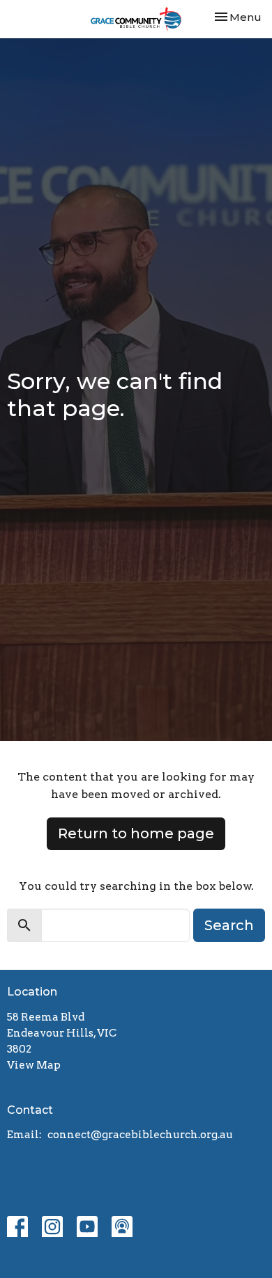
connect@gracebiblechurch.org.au (140, 1134)
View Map (34, 1065)
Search (229, 925)
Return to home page (136, 833)
